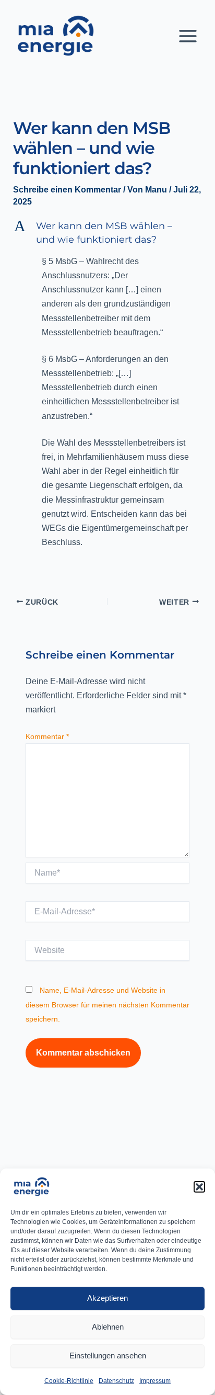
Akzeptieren (107, 1298)
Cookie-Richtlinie (68, 1381)
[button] (199, 1187)
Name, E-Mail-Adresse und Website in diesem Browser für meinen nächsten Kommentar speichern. (107, 1004)
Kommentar (47, 736)
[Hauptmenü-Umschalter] (188, 36)
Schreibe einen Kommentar (67, 189)
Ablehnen (108, 1326)
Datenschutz (116, 1381)
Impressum (155, 1381)
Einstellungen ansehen (107, 1355)
